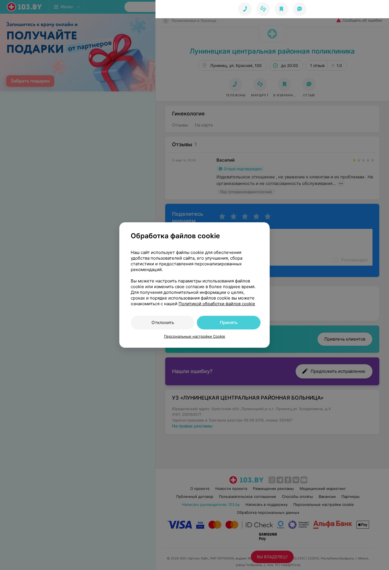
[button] (263, 9)
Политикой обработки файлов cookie (217, 303)
